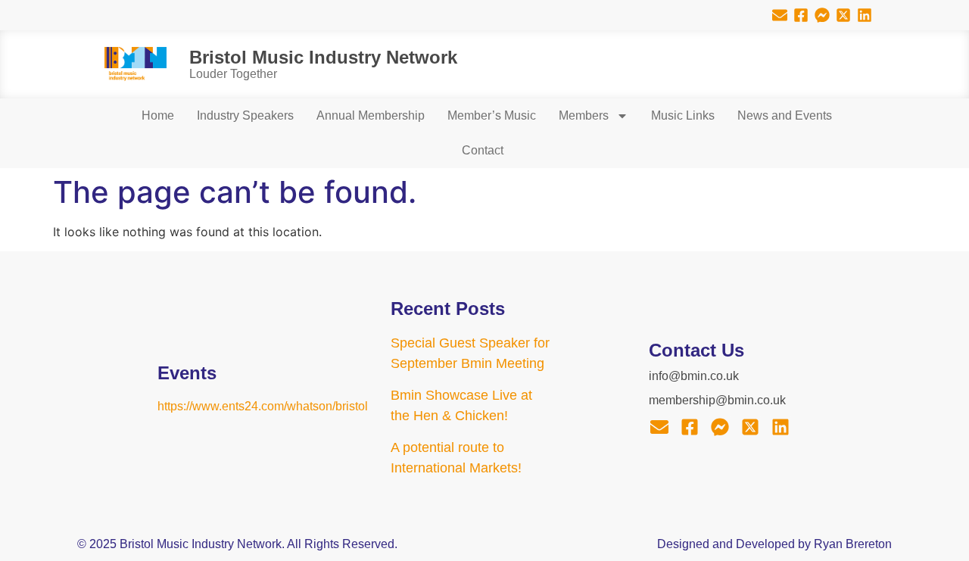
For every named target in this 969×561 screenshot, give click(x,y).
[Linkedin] (864, 15)
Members (584, 115)
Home (158, 115)
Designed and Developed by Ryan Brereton (774, 544)
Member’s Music (491, 115)
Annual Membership (370, 115)
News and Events (784, 115)
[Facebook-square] (801, 15)
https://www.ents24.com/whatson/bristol (262, 406)
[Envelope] (779, 15)
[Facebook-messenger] (822, 15)
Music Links (683, 115)
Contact (482, 150)
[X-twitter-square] (843, 15)
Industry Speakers (245, 115)
